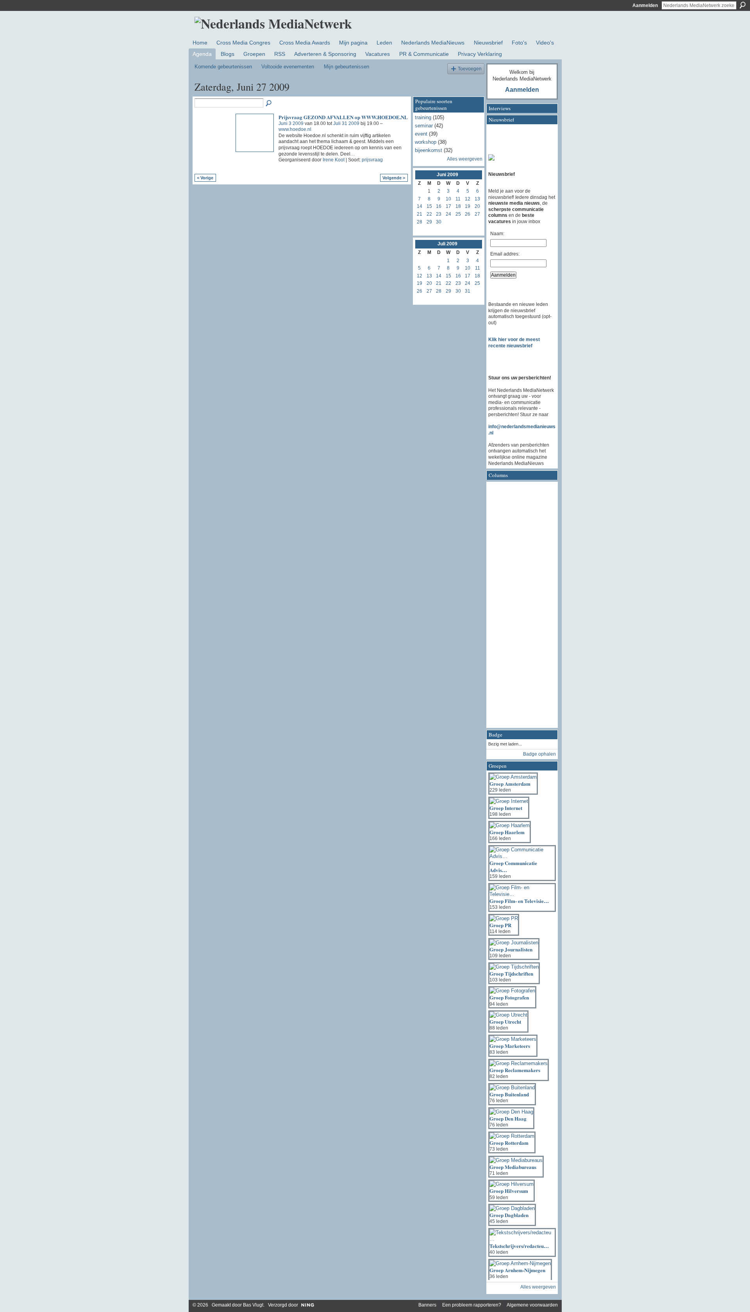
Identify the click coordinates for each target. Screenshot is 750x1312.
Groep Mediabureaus (512, 1167)
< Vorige (205, 177)
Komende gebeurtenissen (223, 67)
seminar (424, 126)
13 (477, 199)
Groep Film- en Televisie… (519, 900)
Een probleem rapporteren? (471, 1305)
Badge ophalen (539, 754)
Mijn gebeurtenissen (346, 67)
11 (458, 199)
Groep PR (500, 925)
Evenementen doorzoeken (269, 103)
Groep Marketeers (509, 1045)
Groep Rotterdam (509, 1142)
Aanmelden (645, 5)
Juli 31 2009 (346, 123)
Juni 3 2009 (291, 123)
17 (448, 206)
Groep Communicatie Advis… (513, 866)
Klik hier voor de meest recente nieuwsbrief (514, 343)
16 (438, 206)
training (423, 117)
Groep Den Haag (508, 1118)
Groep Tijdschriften (511, 973)
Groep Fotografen (509, 997)
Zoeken (742, 5)
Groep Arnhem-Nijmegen (517, 1270)
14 (419, 206)
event (421, 134)
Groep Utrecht (505, 1021)
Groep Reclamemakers (514, 1070)
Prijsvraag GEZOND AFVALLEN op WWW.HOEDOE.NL (343, 117)
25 (458, 214)
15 (429, 206)
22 (429, 214)
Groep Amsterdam (509, 783)
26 (467, 214)
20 (477, 206)
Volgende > (393, 177)
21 (419, 214)
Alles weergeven (464, 159)
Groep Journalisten (510, 949)
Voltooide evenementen (287, 67)
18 (458, 206)
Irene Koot (334, 160)
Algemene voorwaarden (532, 1305)
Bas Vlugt (253, 1305)
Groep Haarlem (507, 832)
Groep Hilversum (508, 1190)
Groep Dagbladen (509, 1215)
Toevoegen (470, 68)
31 (467, 291)
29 (429, 222)
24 (448, 214)
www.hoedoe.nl (295, 129)
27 (477, 214)
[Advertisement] (519, 607)
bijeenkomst (428, 150)
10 (448, 199)
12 (467, 199)
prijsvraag (372, 160)
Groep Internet (505, 808)
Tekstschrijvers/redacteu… (519, 1245)
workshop (425, 142)
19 (467, 206)
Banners (427, 1305)
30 (438, 222)
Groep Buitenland (509, 1094)
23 (438, 214)
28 (419, 222)
